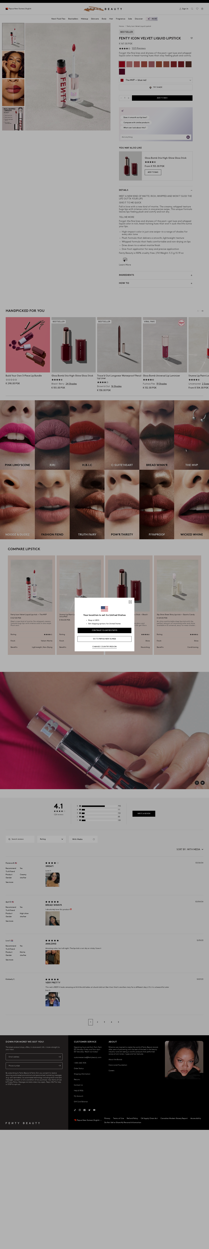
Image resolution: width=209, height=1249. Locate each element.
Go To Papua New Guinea (104, 639)
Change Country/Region (104, 646)
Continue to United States (104, 630)
